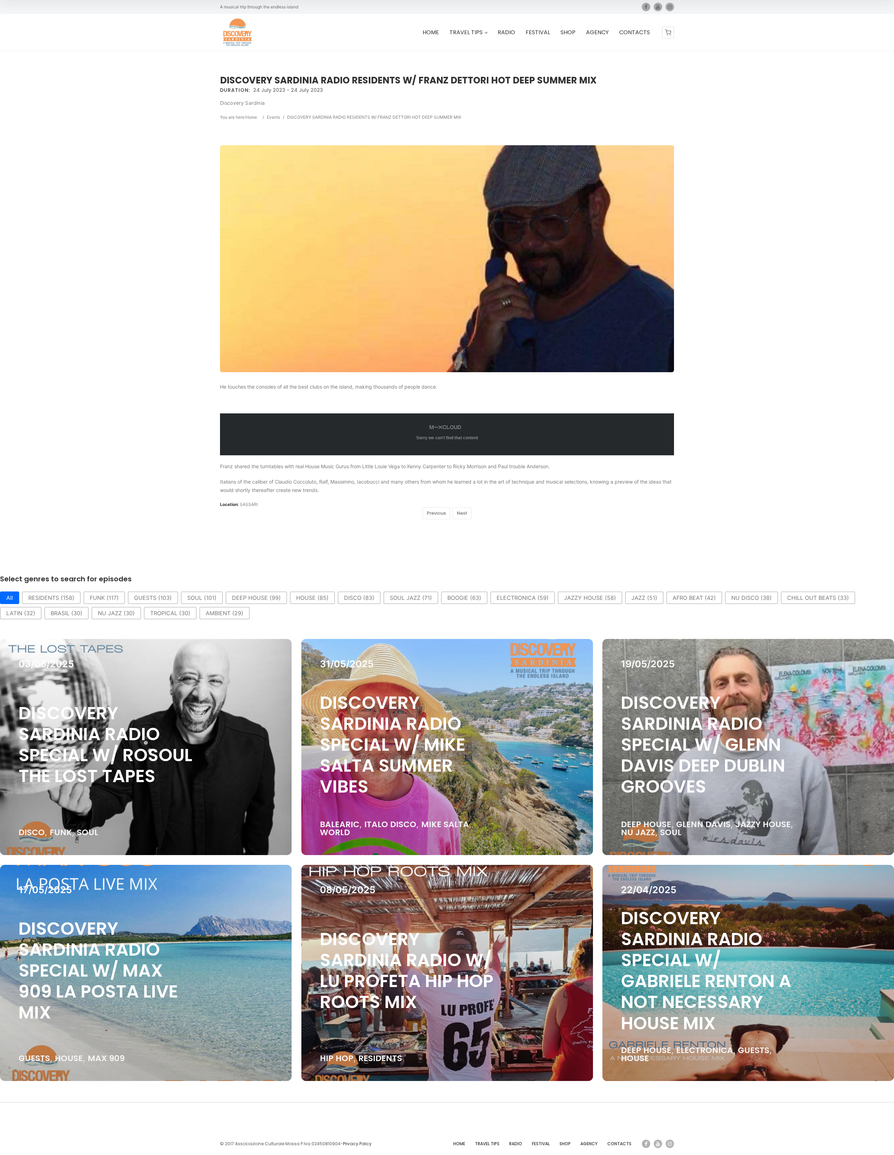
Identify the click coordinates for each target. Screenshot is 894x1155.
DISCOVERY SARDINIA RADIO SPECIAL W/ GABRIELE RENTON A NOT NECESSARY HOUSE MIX (706, 971)
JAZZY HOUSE (763, 824)
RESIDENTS (380, 1058)
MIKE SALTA (445, 824)
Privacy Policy (357, 1144)
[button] (9, 597)
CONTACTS (634, 32)
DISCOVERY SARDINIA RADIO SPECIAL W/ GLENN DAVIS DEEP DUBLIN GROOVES (703, 744)
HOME (431, 32)
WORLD (335, 832)
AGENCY (597, 32)
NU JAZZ (638, 832)
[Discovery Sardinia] (237, 32)
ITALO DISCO (390, 824)
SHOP (568, 32)
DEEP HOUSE (646, 824)
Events (273, 117)
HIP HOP (336, 1058)
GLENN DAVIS (703, 824)
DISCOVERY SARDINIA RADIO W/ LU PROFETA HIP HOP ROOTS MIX (406, 970)
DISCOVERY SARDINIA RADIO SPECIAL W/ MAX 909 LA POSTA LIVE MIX (98, 970)
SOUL (87, 832)
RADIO (506, 32)
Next (462, 513)
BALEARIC (339, 824)
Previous (436, 513)
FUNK (61, 832)
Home (251, 117)
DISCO (32, 832)
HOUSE (69, 1058)
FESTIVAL (538, 32)
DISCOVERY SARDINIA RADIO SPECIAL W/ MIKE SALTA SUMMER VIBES (392, 744)
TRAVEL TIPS (466, 32)
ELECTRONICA (704, 1050)
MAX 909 (106, 1058)
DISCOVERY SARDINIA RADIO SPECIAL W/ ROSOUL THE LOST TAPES (105, 744)
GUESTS (34, 1058)
